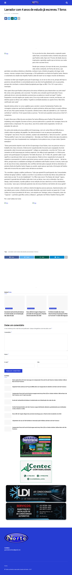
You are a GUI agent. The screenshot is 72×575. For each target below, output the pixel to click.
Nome (6, 354)
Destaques (15, 13)
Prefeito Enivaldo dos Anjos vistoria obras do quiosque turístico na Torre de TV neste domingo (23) (58, 313)
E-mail (6, 362)
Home (5, 565)
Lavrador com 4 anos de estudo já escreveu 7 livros (23, 251)
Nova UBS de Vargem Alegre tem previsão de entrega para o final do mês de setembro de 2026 (36, 313)
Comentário (8, 332)
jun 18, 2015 (7, 13)
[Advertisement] (36, 35)
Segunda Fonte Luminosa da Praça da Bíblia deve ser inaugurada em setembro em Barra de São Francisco (39, 386)
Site (38, 362)
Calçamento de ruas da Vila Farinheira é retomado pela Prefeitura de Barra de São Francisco (35, 420)
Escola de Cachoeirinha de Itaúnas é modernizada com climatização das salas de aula (14, 313)
